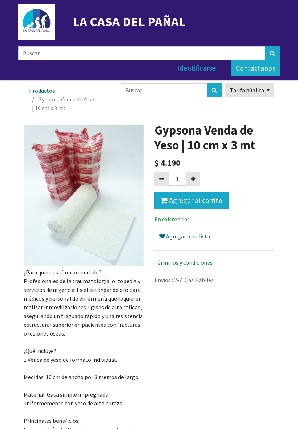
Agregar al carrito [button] (195, 200)
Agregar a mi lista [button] (187, 236)
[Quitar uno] (161, 179)
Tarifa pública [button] (247, 90)
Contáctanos (255, 67)
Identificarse (196, 67)
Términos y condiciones (183, 262)
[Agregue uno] (193, 179)
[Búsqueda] (272, 53)
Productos (42, 90)
